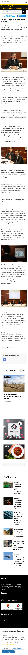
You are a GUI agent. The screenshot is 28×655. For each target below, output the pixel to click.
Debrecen (14, 5)
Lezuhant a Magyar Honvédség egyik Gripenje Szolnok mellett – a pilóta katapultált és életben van (19, 559)
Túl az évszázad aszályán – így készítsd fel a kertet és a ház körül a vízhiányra (19, 532)
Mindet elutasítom (17, 648)
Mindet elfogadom (8, 652)
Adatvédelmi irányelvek (8, 644)
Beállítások (6, 648)
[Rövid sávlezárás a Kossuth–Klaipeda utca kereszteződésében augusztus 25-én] (8, 543)
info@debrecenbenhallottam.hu (9, 600)
